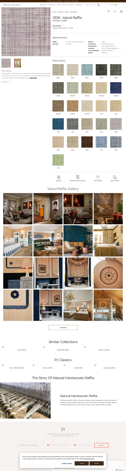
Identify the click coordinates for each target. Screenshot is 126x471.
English (120, 470)
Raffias (67, 12)
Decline (96, 463)
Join (93, 4)
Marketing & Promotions (59, 445)
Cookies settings (67, 463)
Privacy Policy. (90, 459)
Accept (82, 463)
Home (54, 12)
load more (63, 327)
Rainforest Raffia (63, 350)
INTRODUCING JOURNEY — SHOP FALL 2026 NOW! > (63, 1)
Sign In (88, 4)
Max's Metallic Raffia (17, 368)
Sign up (101, 445)
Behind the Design (83, 445)
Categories (60, 12)
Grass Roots (22, 350)
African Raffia (47, 368)
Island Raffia (73, 12)
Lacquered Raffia (109, 368)
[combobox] (119, 470)
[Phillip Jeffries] (11, 5)
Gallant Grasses (104, 350)
